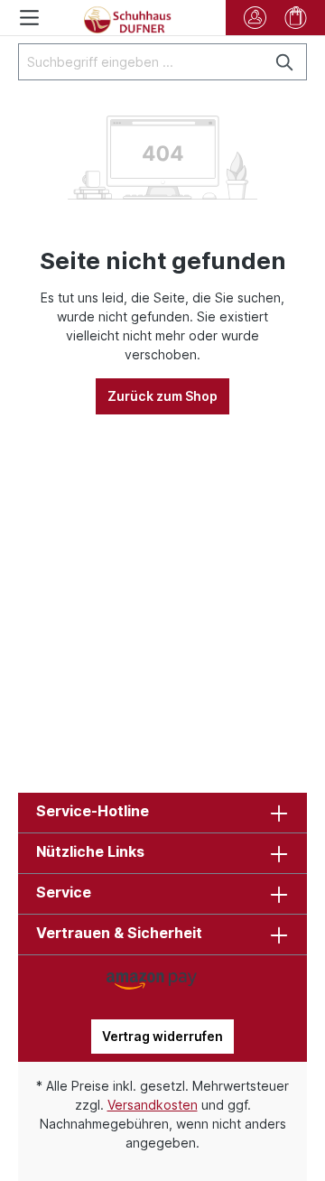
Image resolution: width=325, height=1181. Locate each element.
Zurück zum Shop (162, 396)
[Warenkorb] (295, 17)
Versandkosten (152, 1104)
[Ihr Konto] (255, 17)
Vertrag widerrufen (162, 1036)
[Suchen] (286, 61)
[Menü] (29, 18)
